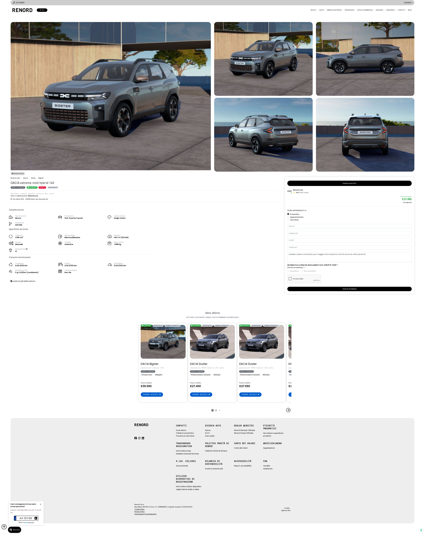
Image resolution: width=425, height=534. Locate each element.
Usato (321, 10)
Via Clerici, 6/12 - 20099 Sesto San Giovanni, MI (30, 199)
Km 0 (207, 433)
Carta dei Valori (241, 448)
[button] (29, 249)
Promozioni (349, 10)
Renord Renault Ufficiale (244, 430)
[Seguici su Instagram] (139, 438)
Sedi (42, 10)
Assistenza (390, 10)
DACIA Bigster (149, 364)
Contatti (401, 10)
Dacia (33, 178)
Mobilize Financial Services (187, 453)
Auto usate (209, 436)
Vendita (266, 466)
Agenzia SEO (286, 510)
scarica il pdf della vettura (23, 281)
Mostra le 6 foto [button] (18, 173)
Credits (287, 508)
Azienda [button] (407, 2)
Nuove (25, 178)
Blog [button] (410, 10)
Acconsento (294, 271)
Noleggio (379, 10)
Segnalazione (269, 448)
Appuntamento (296, 217)
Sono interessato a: (296, 210)
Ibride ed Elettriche (334, 10)
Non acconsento (310, 271)
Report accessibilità (242, 466)
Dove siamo (181, 430)
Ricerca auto (15, 178)
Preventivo (294, 214)
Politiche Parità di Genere (216, 451)
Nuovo (313, 10)
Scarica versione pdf (214, 468)
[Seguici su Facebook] (135, 438)
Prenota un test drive (185, 436)
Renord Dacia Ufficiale (243, 433)
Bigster (41, 178)
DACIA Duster (198, 364)
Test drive (294, 220)
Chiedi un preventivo (185, 433)
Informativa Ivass (183, 451)
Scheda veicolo (151, 394)
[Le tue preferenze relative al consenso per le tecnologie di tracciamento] (421, 530)
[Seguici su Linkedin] (143, 438)
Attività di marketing (295, 268)
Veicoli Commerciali (365, 10)
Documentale (182, 466)
